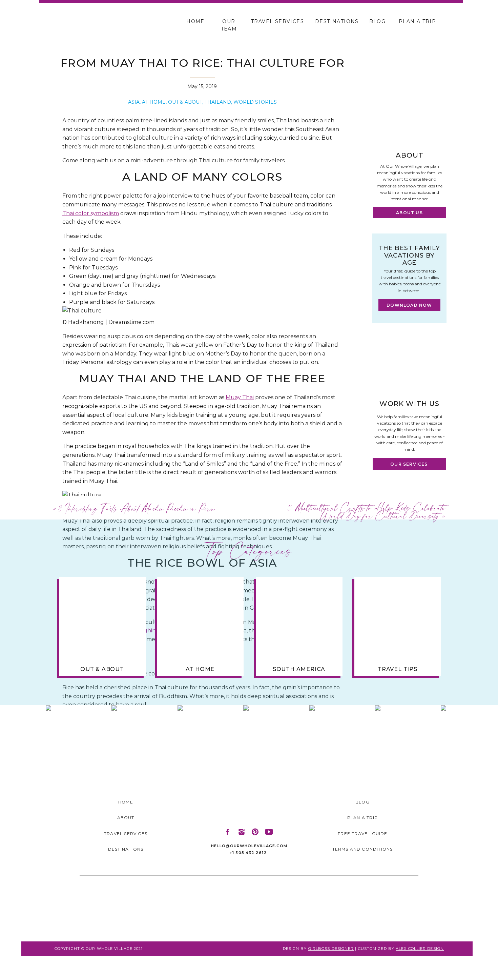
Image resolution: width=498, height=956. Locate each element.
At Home (154, 102)
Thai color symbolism (90, 213)
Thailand (218, 102)
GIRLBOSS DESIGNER (331, 948)
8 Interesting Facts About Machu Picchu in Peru (137, 508)
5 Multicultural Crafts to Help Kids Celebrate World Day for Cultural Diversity (367, 511)
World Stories (255, 102)
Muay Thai (240, 397)
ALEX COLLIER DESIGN (420, 948)
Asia (134, 102)
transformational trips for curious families (201, 869)
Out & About (185, 102)
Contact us (146, 886)
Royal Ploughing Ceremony (151, 630)
